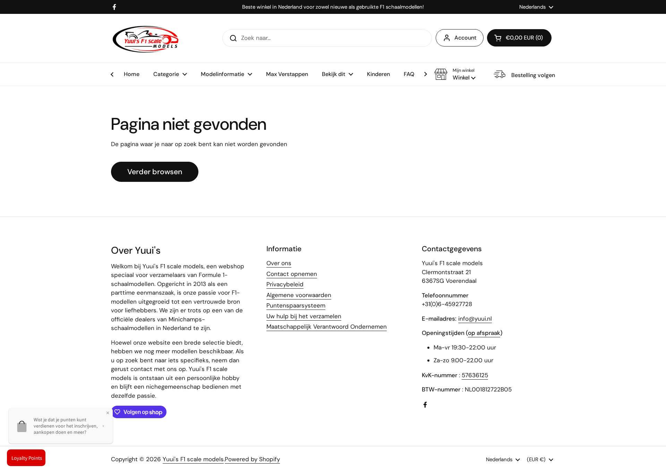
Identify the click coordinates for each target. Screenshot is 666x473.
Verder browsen (154, 172)
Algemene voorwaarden (298, 295)
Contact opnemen (291, 274)
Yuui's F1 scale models (193, 459)
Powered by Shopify (252, 459)
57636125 (475, 375)
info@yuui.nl (475, 318)
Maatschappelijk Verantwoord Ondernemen (326, 326)
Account (465, 37)
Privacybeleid (285, 284)
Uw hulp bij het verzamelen (303, 316)
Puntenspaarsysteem (295, 305)
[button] (455, 74)
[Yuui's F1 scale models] (145, 38)
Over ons (278, 263)
